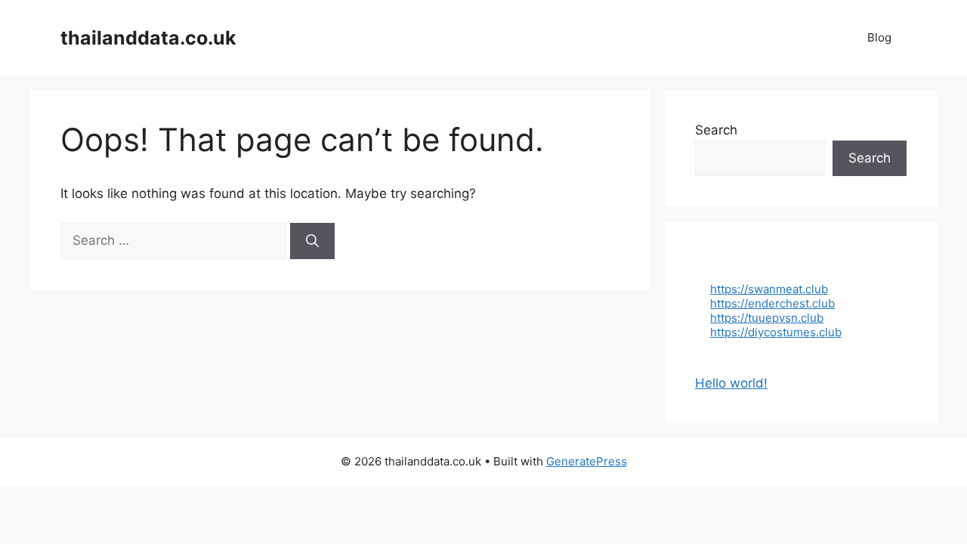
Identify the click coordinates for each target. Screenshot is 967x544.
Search (716, 130)
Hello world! (731, 383)
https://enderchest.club (772, 303)
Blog (879, 37)
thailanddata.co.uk (148, 37)
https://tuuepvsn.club (766, 318)
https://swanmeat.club (769, 289)
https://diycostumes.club (776, 332)
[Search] (312, 241)
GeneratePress (586, 461)
